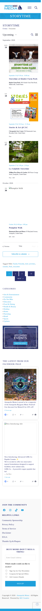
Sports (6, 319)
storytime (16, 266)
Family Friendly (18, 264)
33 (32, 274)
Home (6, 311)
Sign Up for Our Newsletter (19, 571)
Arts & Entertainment (11, 294)
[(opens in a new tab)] (35, 415)
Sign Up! (20, 584)
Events (5, 29)
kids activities (30, 264)
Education (7, 302)
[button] (15, 414)
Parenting (7, 314)
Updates (7, 321)
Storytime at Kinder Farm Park (23, 79)
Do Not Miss (8, 299)
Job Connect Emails (16, 577)
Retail (6, 316)
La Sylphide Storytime (19, 169)
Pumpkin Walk (15, 228)
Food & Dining (9, 304)
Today (20, 246)
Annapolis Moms (23, 595)
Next (19, 278)
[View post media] (20, 385)
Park (10, 266)
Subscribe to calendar (19, 254)
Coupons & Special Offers (19, 574)
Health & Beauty (10, 307)
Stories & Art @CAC (18, 127)
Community (8, 297)
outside (5, 266)
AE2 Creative (24, 598)
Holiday (7, 309)
